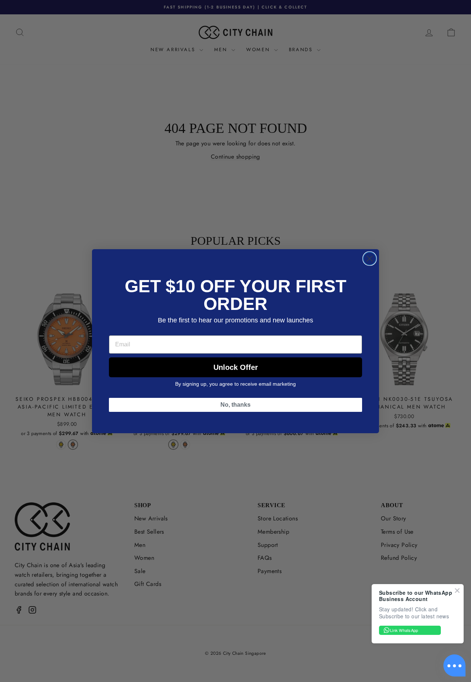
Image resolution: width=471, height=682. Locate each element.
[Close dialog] (369, 258)
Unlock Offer (235, 367)
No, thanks (235, 405)
